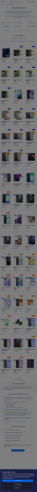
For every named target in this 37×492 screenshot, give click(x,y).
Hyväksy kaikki (17, 480)
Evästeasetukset (17, 487)
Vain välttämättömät (17, 484)
